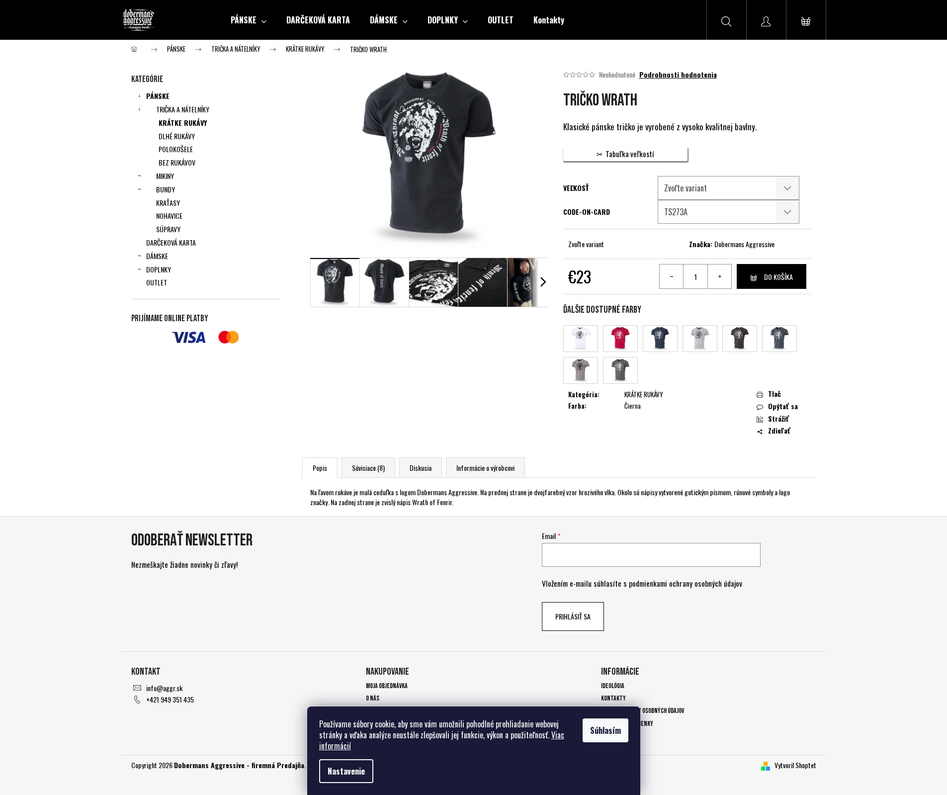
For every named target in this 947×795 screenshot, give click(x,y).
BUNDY (165, 189)
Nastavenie (346, 771)
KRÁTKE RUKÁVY (183, 122)
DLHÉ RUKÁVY (177, 136)
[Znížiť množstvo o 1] (672, 276)
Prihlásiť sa (573, 616)
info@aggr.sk (164, 688)
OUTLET (156, 282)
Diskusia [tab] (420, 467)
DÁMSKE (157, 256)
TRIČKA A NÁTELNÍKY (182, 109)
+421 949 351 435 (170, 699)
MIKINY (165, 176)
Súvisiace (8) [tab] (368, 467)
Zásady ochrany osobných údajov (642, 710)
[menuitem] (248, 20)
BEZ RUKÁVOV (177, 162)
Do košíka (778, 276)
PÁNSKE (158, 95)
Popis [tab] (320, 467)
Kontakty (613, 698)
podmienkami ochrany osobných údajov (685, 583)
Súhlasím (605, 730)
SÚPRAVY (168, 229)
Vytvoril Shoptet (795, 765)
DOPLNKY (158, 269)
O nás (372, 698)
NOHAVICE (169, 215)
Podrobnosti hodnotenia (678, 75)
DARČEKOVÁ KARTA (171, 242)
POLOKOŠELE (176, 149)
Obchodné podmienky (627, 723)
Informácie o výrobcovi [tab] (485, 467)
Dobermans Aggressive (744, 244)
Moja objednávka (387, 686)
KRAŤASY (168, 202)
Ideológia (612, 686)
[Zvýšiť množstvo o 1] (719, 276)
